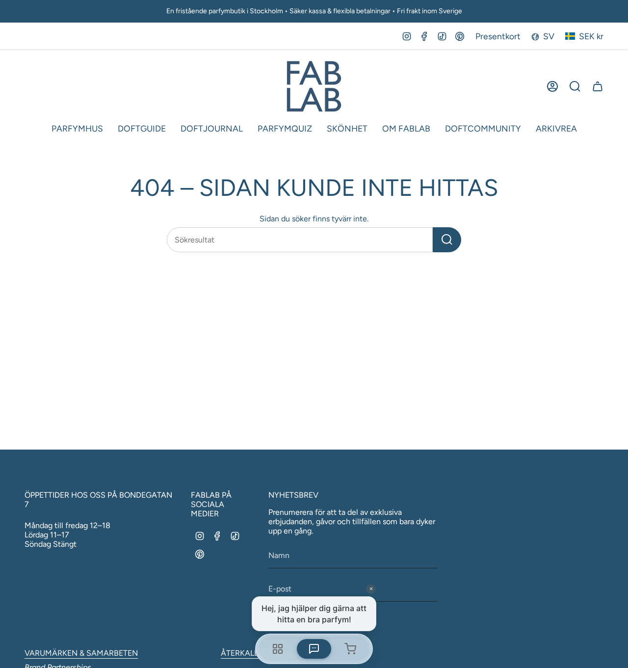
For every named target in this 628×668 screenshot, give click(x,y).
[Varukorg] (597, 86)
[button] (77, 129)
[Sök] (447, 239)
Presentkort (498, 36)
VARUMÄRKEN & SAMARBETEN (81, 653)
